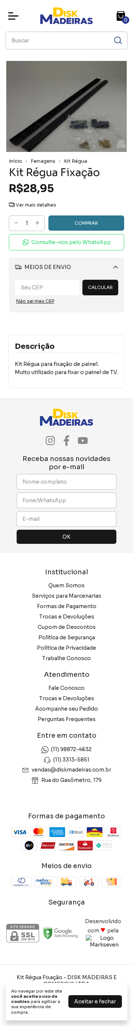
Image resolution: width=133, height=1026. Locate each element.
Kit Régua (75, 161)
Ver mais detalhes (35, 205)
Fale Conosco (66, 688)
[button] (66, 242)
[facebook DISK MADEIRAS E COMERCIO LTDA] (66, 440)
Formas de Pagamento (66, 606)
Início (15, 161)
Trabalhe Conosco (66, 658)
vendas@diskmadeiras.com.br (71, 769)
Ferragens (43, 161)
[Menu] (15, 16)
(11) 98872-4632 (71, 749)
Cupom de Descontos (67, 627)
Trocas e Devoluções (66, 616)
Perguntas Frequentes (67, 719)
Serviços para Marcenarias (66, 595)
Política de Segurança (66, 637)
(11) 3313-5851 (71, 759)
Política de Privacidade (66, 648)
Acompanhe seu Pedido (66, 708)
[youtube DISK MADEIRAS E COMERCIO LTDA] (83, 440)
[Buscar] (117, 40)
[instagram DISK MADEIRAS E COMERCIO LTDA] (50, 440)
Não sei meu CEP (35, 301)
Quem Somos (66, 585)
